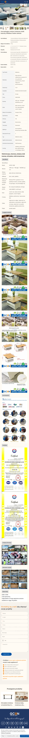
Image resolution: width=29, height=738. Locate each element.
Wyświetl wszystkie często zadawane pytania (13, 678)
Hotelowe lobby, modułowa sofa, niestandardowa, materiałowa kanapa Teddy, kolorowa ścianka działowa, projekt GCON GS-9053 (21, 704)
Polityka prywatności (6, 733)
